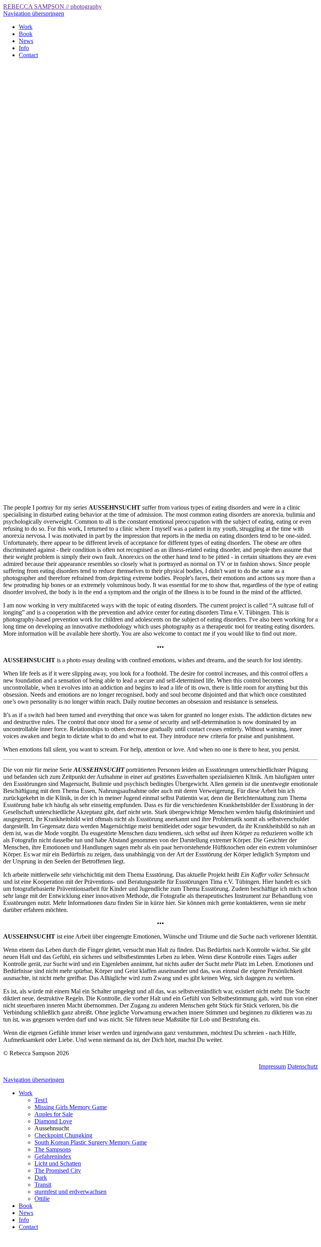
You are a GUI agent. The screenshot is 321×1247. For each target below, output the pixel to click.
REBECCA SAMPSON (52, 6)
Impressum (272, 1066)
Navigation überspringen (33, 13)
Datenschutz (302, 1066)
